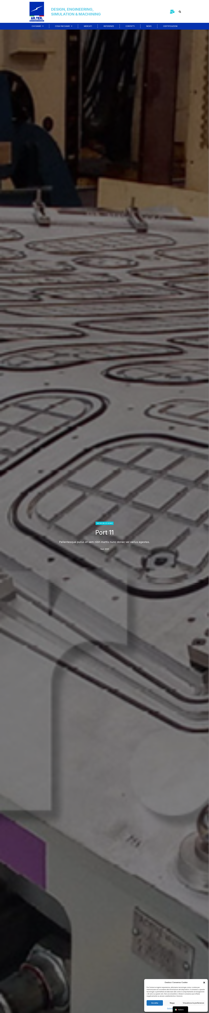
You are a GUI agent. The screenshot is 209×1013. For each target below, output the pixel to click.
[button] (204, 982)
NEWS (149, 26)
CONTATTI (130, 26)
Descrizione (105, 523)
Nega (172, 1003)
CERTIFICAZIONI (170, 26)
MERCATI (88, 26)
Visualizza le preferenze (193, 1003)
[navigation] (180, 1009)
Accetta (154, 1003)
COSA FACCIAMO (62, 26)
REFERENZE (109, 26)
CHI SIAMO (36, 26)
